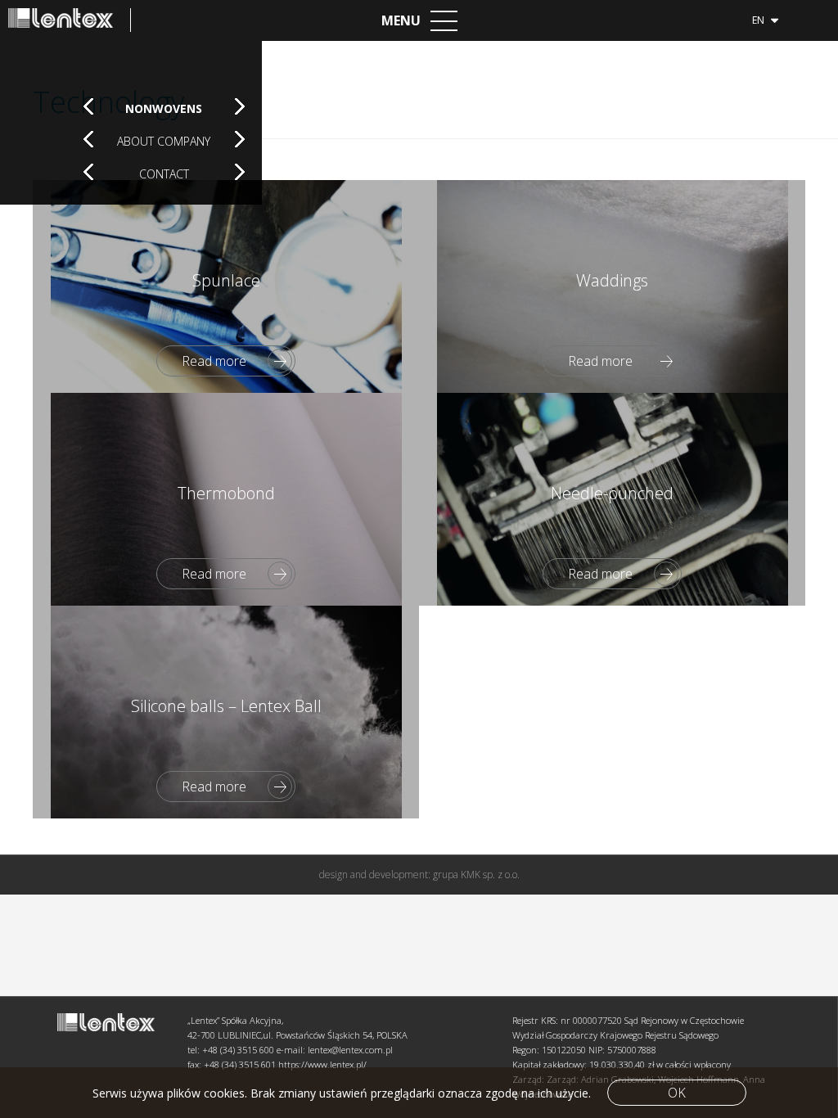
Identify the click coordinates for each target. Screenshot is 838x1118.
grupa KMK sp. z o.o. (476, 874)
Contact (164, 174)
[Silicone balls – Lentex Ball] (226, 712)
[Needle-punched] (612, 499)
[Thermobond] (226, 499)
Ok (677, 1093)
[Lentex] (69, 20)
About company (163, 141)
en (759, 20)
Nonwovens (163, 108)
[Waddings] (612, 286)
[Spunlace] (226, 286)
